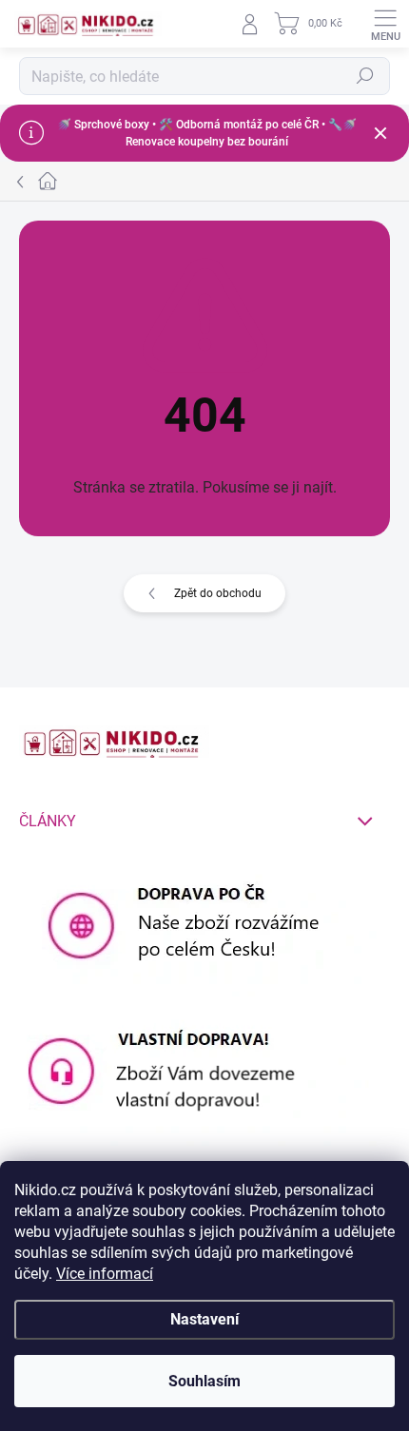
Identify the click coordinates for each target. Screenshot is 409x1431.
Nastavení (204, 1319)
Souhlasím (204, 1381)
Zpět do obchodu (218, 593)
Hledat (365, 76)
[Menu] (385, 24)
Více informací (104, 1274)
